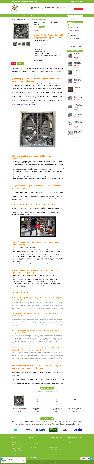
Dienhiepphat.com (36, 457)
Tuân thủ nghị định (47, 418)
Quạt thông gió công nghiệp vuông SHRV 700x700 (75, 409)
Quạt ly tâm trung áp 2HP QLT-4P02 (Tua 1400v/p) (78, 132)
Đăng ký (81, 1)
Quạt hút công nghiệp (74, 30)
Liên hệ (51, 15)
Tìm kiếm (75, 462)
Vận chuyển (36, 7)
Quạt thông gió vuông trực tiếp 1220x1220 (26, 104)
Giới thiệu (20, 15)
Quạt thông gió (33, 447)
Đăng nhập (74, 1)
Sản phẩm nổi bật (73, 51)
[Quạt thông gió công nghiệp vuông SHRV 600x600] (56, 400)
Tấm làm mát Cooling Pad (75, 38)
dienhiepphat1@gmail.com (32, 1)
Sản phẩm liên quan (47, 388)
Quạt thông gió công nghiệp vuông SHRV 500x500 (38, 409)
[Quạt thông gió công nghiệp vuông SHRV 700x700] (75, 400)
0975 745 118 (48, 9)
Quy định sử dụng (53, 447)
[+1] (42, 60)
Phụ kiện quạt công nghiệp (75, 43)
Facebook (71, 442)
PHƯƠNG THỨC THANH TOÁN (56, 449)
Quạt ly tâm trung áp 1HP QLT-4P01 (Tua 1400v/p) (78, 123)
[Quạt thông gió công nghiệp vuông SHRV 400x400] (19, 400)
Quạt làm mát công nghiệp (75, 40)
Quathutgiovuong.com (27, 457)
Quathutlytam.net (18, 457)
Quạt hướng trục (73, 32)
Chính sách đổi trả (53, 445)
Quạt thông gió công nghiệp (75, 27)
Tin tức (33, 15)
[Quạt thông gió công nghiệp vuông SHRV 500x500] (37, 400)
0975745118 (17, 1)
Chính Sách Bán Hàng (49, 7)
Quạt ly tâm (72, 24)
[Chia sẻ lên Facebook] (38, 60)
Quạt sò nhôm (33, 445)
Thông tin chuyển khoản (42, 15)
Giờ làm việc (62, 7)
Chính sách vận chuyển (54, 441)
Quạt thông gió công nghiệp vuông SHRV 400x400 (19, 409)
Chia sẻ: (36, 60)
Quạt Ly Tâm (55, 462)
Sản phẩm (26, 15)
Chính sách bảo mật (53, 443)
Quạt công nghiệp (73, 35)
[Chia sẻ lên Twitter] (39, 60)
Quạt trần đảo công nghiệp (75, 46)
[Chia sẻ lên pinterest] (40, 60)
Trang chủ (14, 15)
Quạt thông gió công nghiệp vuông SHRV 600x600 (56, 409)
